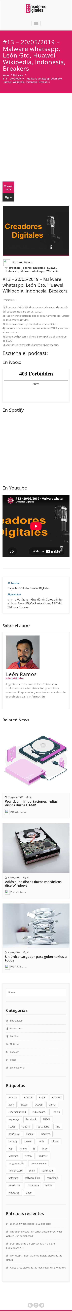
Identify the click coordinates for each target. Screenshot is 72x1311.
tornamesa (33, 1185)
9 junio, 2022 (14, 877)
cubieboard (38, 1112)
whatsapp (14, 1192)
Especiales (16, 1028)
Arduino (56, 1097)
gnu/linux (14, 1134)
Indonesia (12, 271)
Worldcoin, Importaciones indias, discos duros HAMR (31, 803)
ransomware (16, 1170)
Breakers (14, 267)
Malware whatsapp (32, 271)
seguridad (47, 1170)
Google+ (30, 1134)
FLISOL (46, 1119)
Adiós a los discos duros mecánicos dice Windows (33, 884)
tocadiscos (14, 1185)
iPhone (23, 1148)
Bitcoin (24, 1104)
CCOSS (38, 1104)
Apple (42, 1097)
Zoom (29, 1192)
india (41, 1141)
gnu (58, 1126)
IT (34, 1148)
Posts (13, 1059)
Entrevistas (16, 1020)
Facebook (31, 1119)
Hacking (13, 1141)
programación (16, 1163)
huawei (51, 267)
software (13, 1178)
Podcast (14, 1052)
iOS (10, 1148)
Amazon (13, 1097)
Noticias (18, 75)
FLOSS (12, 1126)
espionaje (14, 1119)
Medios (14, 1036)
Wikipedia (52, 271)
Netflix (28, 1156)
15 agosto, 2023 (15, 797)
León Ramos (25, 262)
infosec (55, 1141)
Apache (28, 1097)
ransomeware (38, 1163)
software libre (32, 1178)
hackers (45, 1134)
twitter (49, 1185)
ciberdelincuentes (34, 267)
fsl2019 (26, 1126)
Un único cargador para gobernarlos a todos (36, 958)
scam (32, 1170)
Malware (13, 1156)
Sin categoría (17, 1067)
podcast (43, 1156)
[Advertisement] (36, 130)
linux (44, 1148)
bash (11, 1104)
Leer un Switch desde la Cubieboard (30, 1223)
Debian (56, 1112)
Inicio (6, 75)
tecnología (52, 1178)
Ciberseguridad (17, 1112)
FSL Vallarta (43, 1126)
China (52, 1104)
